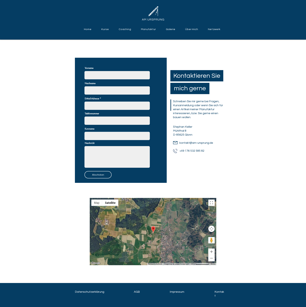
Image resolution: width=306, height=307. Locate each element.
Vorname (89, 68)
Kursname (89, 129)
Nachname (90, 83)
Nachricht (89, 143)
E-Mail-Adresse (92, 98)
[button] (105, 29)
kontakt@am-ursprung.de (196, 142)
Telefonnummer (92, 113)
